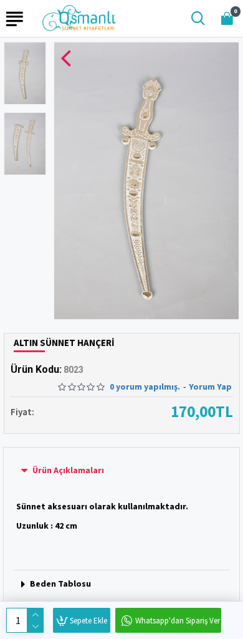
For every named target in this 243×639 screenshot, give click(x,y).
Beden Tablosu (60, 583)
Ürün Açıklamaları (68, 470)
